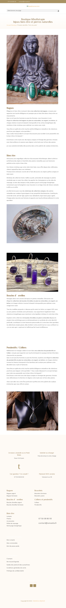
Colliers (36, 502)
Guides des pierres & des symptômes (18, 565)
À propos (9, 558)
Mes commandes (12, 543)
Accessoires (10, 521)
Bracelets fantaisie (40, 493)
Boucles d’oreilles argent (14, 502)
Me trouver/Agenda (13, 561)
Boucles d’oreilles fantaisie (15, 505)
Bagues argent (11, 493)
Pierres (9, 518)
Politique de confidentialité (15, 571)
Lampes (9, 516)
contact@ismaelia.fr (47, 523)
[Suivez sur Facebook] (31, 585)
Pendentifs (38, 505)
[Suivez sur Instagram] (34, 585)
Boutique (14, 25)
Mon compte (11, 540)
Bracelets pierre (39, 496)
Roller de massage (12, 523)
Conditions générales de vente (16, 568)
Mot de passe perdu (13, 546)
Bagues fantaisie (12, 496)
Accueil (9, 25)
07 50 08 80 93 (45, 518)
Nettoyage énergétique (14, 526)
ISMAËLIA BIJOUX (39, 601)
